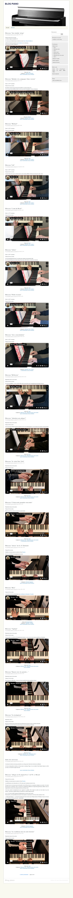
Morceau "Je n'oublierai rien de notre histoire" (20, 832)
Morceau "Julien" (10, 250)
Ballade (29, 117)
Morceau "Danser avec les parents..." (17, 672)
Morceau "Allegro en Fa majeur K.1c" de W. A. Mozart (22, 775)
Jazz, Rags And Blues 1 (28, 40)
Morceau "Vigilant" (11, 629)
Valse (29, 538)
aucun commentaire (24, 74)
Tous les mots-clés (55, 73)
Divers (29, 752)
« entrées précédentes (24, 874)
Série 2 (55, 50)
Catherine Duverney (29, 73)
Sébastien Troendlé (29, 623)
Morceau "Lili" (10, 165)
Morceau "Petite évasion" (13, 294)
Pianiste (23, 552)
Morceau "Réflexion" (12, 375)
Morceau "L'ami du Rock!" (13, 208)
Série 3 (32, 118)
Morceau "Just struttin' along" (14, 33)
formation (20, 42)
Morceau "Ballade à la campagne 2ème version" (20, 79)
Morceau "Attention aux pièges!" (15, 418)
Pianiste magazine (29, 582)
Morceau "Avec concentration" (15, 335)
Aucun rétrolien (31, 74)
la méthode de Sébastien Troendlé (27, 594)
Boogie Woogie (29, 622)
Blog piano (11, 3)
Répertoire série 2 (32, 754)
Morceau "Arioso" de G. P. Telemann (17, 545)
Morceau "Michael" (11, 124)
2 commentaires (24, 370)
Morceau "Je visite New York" (14, 461)
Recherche (54, 32)
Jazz (29, 72)
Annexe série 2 (56, 52)
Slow (29, 158)
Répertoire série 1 (57, 49)
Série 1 (55, 47)
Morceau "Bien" (10, 588)
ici (17, 44)
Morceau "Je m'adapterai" (13, 715)
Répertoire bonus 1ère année (32, 412)
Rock (29, 243)
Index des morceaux (11, 759)
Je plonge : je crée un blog (57, 39)
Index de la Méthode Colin (57, 80)
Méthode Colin (28, 118)
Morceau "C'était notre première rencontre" (18, 502)
